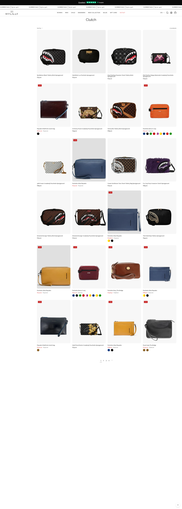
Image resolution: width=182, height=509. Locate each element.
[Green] (151, 134)
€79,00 (145, 78)
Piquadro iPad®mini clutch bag (46, 128)
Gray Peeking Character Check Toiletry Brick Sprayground (120, 76)
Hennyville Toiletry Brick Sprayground (119, 128)
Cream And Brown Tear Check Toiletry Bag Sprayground (124, 183)
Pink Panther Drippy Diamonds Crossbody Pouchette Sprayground (158, 76)
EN (161, 12)
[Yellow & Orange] (161, 134)
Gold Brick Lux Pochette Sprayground (83, 75)
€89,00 (110, 131)
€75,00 (39, 77)
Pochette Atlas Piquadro (79, 183)
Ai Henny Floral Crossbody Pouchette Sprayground (87, 128)
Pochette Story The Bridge (115, 290)
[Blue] (144, 134)
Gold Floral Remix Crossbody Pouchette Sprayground (88, 345)
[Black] (38, 134)
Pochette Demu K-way (149, 128)
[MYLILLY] (12, 13)
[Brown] (38, 350)
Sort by (39, 28)
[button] (167, 13)
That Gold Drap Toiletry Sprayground (153, 236)
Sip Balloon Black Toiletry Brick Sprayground (50, 75)
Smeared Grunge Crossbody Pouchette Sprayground (87, 236)
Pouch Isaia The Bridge (149, 345)
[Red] (154, 134)
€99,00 (74, 131)
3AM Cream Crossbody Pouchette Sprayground (50, 183)
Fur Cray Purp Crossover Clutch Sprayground (156, 183)
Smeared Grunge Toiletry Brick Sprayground (50, 236)
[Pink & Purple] (158, 134)
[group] (91, 2)
